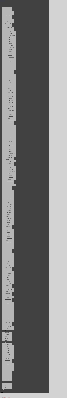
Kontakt (4, 381)
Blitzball (8, 265)
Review (8, 11)
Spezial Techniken (10, 194)
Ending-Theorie (11, 110)
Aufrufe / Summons (12, 35)
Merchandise (7, 344)
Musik (8, 350)
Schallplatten (11, 100)
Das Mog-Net (9, 242)
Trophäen (10, 59)
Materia (10, 149)
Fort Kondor (11, 137)
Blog (4, 389)
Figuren (8, 348)
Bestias (8, 234)
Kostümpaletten (9, 283)
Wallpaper (6, 338)
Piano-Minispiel (11, 141)
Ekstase (8, 259)
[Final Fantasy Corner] (6, 397)
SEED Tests (9, 210)
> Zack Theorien (11, 120)
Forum (6, 385)
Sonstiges (8, 354)
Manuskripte (11, 80)
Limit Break (11, 49)
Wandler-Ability (9, 204)
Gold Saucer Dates (12, 47)
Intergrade (10, 114)
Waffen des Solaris (10, 261)
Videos (6, 336)
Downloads (7, 332)
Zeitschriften (9, 224)
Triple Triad (9, 208)
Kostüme (8, 281)
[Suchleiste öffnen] (2, 392)
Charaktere (8, 13)
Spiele (8, 352)
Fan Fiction (7, 334)
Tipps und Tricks (11, 57)
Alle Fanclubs (11, 169)
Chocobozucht (11, 45)
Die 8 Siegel (9, 212)
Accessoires (9, 273)
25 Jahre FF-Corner (8, 379)
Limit (10, 78)
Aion (8, 364)
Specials (4, 342)
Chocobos (8, 263)
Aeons (8, 257)
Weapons (8, 222)
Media (4, 330)
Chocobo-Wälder (9, 206)
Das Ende (8, 277)
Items (8, 279)
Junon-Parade (11, 143)
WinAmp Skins (7, 340)
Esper (10, 76)
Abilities (8, 202)
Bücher (8, 346)
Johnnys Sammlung (12, 139)
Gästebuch (6, 387)
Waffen (8, 196)
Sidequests (10, 51)
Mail (5, 383)
